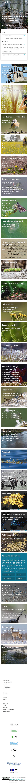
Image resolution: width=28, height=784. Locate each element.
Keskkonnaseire (9, 200)
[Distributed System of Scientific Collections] (14, 743)
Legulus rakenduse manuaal (10, 634)
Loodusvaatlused (9, 66)
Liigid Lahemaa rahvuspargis (10, 438)
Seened (11, 38)
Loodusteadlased (7, 476)
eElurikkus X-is (6, 655)
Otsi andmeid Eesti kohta (9, 499)
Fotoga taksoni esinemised (10, 393)
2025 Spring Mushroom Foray (11, 374)
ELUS (4, 684)
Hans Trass (5, 355)
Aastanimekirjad (7, 74)
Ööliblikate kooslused (8, 206)
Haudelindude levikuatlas (13, 117)
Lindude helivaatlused (9, 309)
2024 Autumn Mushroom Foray (11, 376)
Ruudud (4, 164)
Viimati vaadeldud (7, 76)
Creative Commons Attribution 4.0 (17, 779)
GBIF (26, 509)
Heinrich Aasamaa (7, 349)
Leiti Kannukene (7, 351)
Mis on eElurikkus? (10, 647)
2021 (3, 103)
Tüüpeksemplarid (7, 480)
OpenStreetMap (17, 509)
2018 (3, 109)
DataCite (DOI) (6, 542)
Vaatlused (5, 166)
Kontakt (4, 653)
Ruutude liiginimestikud (9, 122)
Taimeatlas (5, 686)
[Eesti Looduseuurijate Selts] (14, 750)
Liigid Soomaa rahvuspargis (10, 434)
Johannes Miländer (8, 357)
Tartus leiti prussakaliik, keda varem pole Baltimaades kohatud (13, 186)
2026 (3, 93)
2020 (3, 105)
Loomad (7, 38)
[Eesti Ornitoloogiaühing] (14, 756)
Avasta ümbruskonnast (19, 47)
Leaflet (11, 509)
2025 (3, 95)
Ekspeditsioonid (7, 478)
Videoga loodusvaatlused (9, 395)
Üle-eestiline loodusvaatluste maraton (13, 88)
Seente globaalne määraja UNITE (12, 613)
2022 (3, 101)
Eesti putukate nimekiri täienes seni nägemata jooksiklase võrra (13, 190)
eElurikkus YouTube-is (8, 659)
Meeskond (5, 697)
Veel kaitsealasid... (7, 440)
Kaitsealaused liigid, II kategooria (12, 416)
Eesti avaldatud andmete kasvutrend (12, 517)
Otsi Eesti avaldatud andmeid (10, 519)
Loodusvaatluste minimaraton (9, 138)
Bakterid (20, 38)
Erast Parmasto (6, 353)
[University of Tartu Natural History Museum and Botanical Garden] (14, 763)
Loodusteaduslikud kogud (13, 283)
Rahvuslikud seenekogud (9, 289)
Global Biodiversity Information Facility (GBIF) (13, 539)
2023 (3, 99)
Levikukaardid (6, 120)
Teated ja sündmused (11, 179)
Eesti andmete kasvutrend (9, 497)
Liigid (3, 162)
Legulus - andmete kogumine (11, 598)
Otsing (4, 455)
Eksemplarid (6, 168)
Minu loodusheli (7, 311)
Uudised (5, 695)
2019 (3, 107)
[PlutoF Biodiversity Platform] (14, 731)
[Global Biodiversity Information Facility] (14, 737)
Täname (4, 651)
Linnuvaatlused (7, 72)
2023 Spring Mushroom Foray (11, 382)
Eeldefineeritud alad (14, 48)
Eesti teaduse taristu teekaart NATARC (13, 609)
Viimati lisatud (6, 226)
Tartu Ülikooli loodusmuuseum (11, 615)
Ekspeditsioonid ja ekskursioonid (10, 367)
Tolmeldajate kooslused (9, 208)
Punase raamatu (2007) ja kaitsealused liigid (13, 631)
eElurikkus (5, 694)
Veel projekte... (6, 210)
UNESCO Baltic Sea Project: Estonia (12, 268)
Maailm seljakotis (10, 473)
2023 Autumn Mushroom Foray (11, 380)
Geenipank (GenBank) (8, 544)
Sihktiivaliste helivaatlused (10, 307)
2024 (3, 97)
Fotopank (6, 452)
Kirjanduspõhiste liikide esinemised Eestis (12, 248)
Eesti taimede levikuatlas (13, 158)
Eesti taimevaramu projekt (10, 266)
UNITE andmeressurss (8, 224)
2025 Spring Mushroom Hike (10, 372)
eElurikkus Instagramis (9, 657)
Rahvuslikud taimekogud (9, 291)
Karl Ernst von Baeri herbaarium (12, 328)
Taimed (16, 38)
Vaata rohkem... (7, 193)
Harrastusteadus (9, 262)
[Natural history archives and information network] (14, 725)
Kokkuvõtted (6, 70)
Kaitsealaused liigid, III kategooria (12, 418)
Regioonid (5, 707)
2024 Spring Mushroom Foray (11, 378)
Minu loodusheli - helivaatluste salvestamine (11, 595)
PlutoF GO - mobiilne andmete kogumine (11, 591)
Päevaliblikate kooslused (9, 204)
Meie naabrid (6, 330)
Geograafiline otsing (8, 47)
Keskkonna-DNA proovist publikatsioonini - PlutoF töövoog (12, 183)
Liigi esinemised (7, 711)
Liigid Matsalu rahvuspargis (10, 436)
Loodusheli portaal (8, 617)
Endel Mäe (5, 359)
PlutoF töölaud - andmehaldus (11, 589)
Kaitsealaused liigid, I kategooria (12, 414)
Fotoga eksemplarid (8, 293)
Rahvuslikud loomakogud (10, 287)
